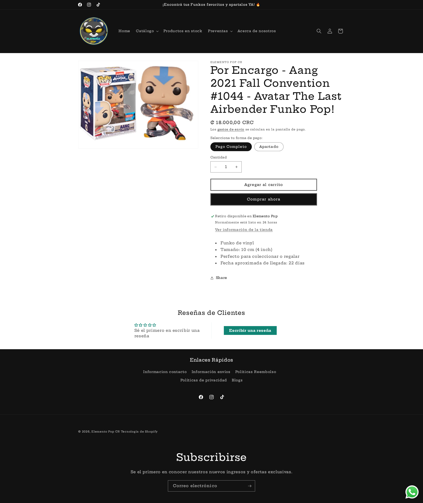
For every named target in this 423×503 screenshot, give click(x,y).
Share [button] (221, 278)
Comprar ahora (263, 199)
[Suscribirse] (249, 486)
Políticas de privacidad (203, 380)
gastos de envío (231, 129)
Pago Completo (231, 147)
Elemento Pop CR (105, 431)
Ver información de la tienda (244, 230)
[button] (146, 31)
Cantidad (218, 158)
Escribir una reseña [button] (250, 330)
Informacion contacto (165, 372)
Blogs (237, 380)
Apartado (268, 147)
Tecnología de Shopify (139, 431)
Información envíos (211, 372)
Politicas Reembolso (255, 372)
